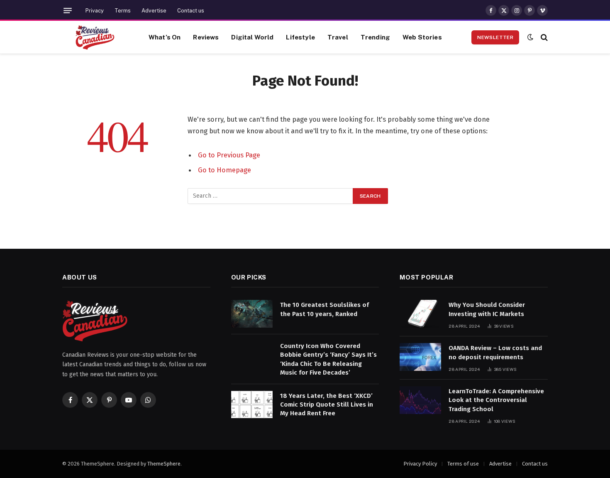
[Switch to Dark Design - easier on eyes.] (530, 37)
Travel (337, 37)
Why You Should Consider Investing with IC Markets (487, 309)
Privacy (94, 10)
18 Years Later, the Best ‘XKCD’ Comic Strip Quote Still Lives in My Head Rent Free (326, 404)
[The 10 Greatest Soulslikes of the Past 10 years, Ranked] (252, 314)
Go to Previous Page (229, 155)
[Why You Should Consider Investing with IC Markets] (420, 314)
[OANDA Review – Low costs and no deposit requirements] (420, 357)
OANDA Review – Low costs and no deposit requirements (495, 352)
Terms (123, 10)
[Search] (543, 37)
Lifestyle (300, 37)
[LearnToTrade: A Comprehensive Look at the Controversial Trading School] (420, 400)
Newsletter (495, 37)
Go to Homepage (224, 170)
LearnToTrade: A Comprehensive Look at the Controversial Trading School (496, 400)
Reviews (206, 37)
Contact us (190, 10)
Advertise (154, 10)
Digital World (252, 37)
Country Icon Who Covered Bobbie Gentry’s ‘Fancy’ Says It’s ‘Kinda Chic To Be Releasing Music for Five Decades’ (328, 359)
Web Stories (422, 37)
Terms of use (463, 464)
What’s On (165, 37)
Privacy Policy (420, 464)
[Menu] (67, 10)
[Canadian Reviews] (95, 37)
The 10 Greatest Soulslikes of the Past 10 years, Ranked (324, 309)
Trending (375, 37)
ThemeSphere (164, 464)
